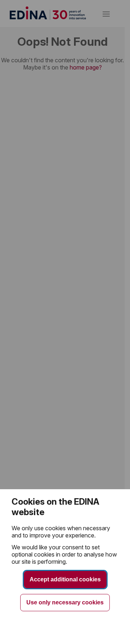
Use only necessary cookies (65, 602)
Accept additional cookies (65, 579)
